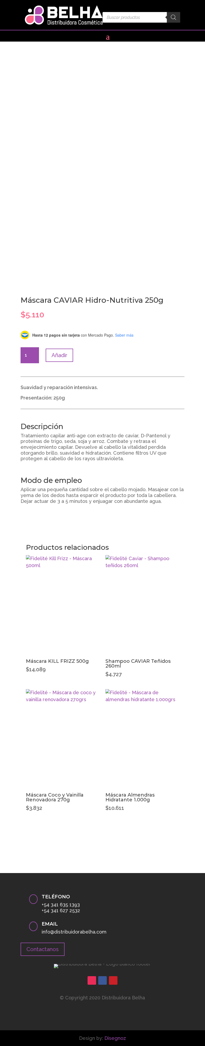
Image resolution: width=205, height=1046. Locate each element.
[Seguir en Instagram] (92, 980)
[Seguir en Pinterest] (113, 980)
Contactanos (42, 949)
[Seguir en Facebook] (102, 980)
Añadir (59, 355)
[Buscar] (173, 17)
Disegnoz (115, 1038)
